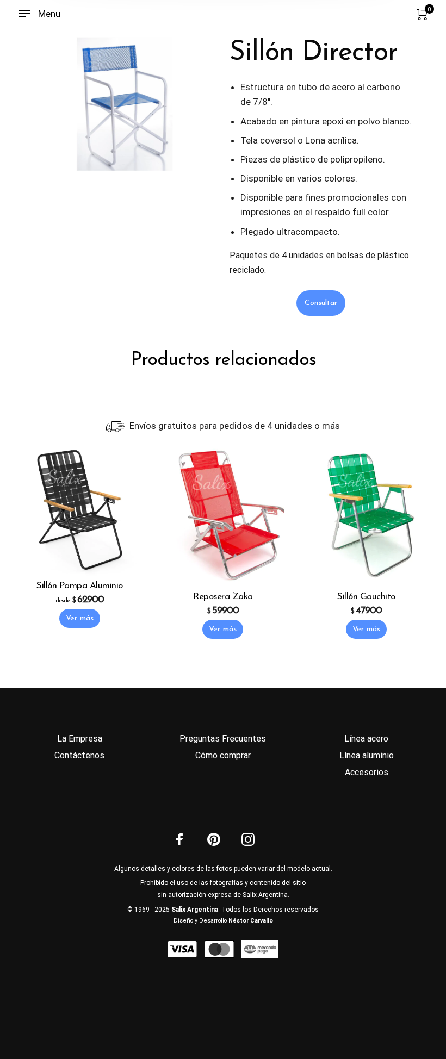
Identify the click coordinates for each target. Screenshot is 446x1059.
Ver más (80, 618)
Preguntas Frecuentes (222, 738)
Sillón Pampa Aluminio (79, 585)
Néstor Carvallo (250, 920)
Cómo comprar (223, 755)
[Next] (195, 104)
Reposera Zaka (223, 596)
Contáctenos (79, 755)
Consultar (321, 303)
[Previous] (55, 104)
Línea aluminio (366, 755)
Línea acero (366, 738)
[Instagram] (248, 839)
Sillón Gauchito (366, 596)
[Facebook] (179, 839)
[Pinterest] (213, 839)
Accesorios (366, 772)
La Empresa (79, 738)
